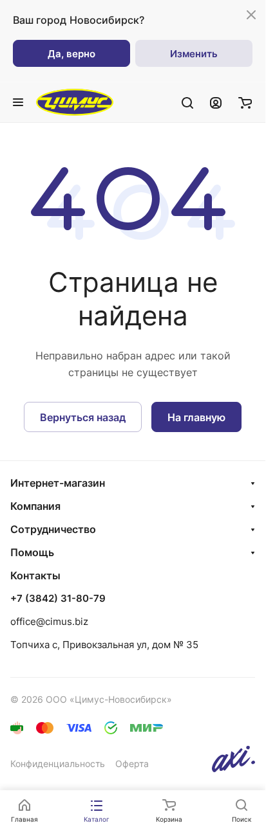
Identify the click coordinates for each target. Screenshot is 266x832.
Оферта (132, 763)
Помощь (32, 552)
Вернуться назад (83, 417)
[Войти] (216, 102)
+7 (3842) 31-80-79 (58, 598)
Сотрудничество (53, 529)
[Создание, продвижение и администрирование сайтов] (233, 768)
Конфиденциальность (57, 763)
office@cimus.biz (49, 621)
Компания (35, 506)
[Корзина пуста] (245, 102)
